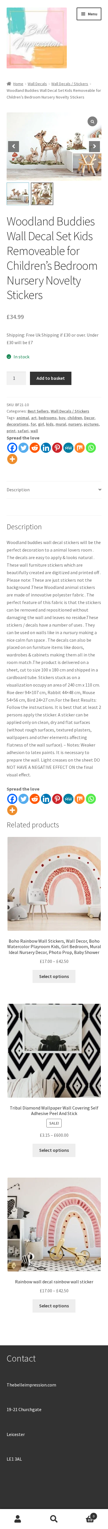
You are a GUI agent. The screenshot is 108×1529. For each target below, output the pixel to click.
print (11, 430)
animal (22, 417)
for (33, 424)
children (74, 417)
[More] (12, 459)
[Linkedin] (46, 448)
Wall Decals (37, 83)
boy (62, 417)
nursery (75, 424)
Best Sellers (38, 411)
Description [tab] (18, 489)
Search (54, 1519)
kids (50, 424)
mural (61, 424)
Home (18, 83)
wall (34, 430)
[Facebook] (12, 448)
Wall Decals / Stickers (69, 83)
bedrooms (48, 417)
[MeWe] (68, 448)
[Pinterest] (57, 448)
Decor (89, 417)
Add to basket (51, 378)
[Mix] (80, 448)
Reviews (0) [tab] (18, 507)
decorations (18, 424)
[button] (94, 146)
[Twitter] (23, 448)
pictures (91, 424)
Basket (83, 1514)
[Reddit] (35, 448)
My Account (18, 1519)
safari (23, 430)
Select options (54, 976)
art (34, 417)
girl (41, 424)
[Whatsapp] (91, 448)
